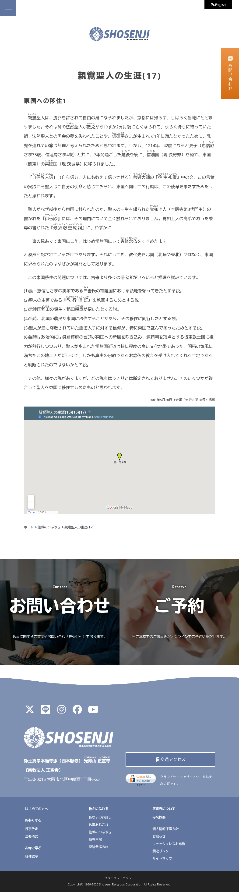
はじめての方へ (36, 809)
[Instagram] (61, 711)
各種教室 (31, 856)
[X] (29, 711)
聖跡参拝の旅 (98, 847)
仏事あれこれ (98, 824)
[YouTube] (93, 711)
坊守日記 (95, 839)
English (220, 4)
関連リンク (160, 851)
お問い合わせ (230, 77)
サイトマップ (162, 858)
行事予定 (31, 829)
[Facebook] (77, 711)
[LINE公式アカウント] (45, 711)
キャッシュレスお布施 (168, 844)
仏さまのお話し (100, 817)
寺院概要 (158, 817)
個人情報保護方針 (165, 829)
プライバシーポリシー (119, 878)
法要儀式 (31, 836)
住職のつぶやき (100, 832)
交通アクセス (173, 759)
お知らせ (158, 836)
